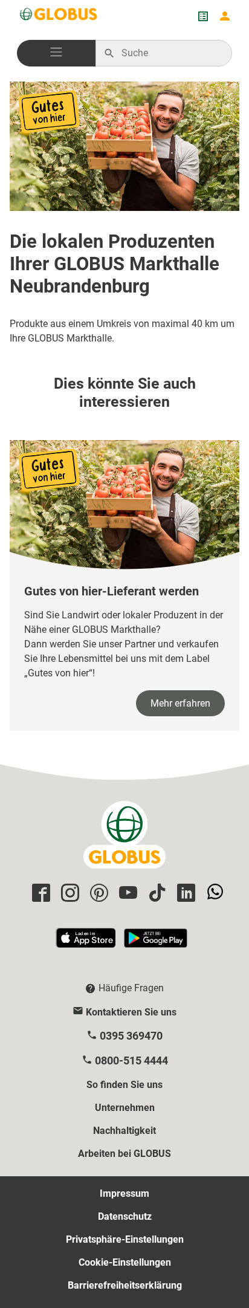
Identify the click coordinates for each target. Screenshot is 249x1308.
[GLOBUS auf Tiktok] (155, 894)
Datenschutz (125, 1216)
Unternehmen (125, 1107)
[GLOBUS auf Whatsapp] (213, 894)
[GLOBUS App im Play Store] (155, 943)
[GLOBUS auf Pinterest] (97, 894)
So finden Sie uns (124, 1084)
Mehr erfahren (180, 703)
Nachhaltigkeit (124, 1130)
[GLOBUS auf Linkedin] (184, 894)
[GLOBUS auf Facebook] (39, 894)
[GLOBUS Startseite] (59, 16)
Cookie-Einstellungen (125, 1262)
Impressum (124, 1193)
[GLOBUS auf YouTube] (126, 894)
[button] (56, 53)
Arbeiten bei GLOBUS (124, 1153)
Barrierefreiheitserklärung (125, 1285)
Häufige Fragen (131, 988)
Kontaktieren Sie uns (131, 1012)
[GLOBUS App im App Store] (86, 943)
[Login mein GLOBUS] (225, 16)
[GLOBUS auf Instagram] (68, 894)
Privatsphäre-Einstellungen (125, 1239)
